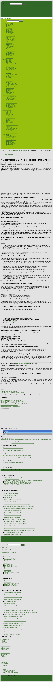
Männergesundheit (10, 46)
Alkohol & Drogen (10, 24)
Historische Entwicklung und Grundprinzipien (15, 477)
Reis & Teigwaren (10, 88)
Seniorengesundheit (10, 54)
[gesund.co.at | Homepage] (4, 1)
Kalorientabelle (7, 582)
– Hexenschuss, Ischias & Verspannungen (10, 406)
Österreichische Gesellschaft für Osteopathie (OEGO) (38, 362)
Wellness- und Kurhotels (11, 133)
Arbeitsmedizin (9, 29)
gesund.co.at (3, 150)
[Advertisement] (26, 181)
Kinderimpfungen (10, 142)
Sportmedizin (9, 55)
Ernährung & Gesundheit (11, 63)
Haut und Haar (4, 654)
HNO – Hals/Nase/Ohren (11, 40)
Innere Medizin (9, 43)
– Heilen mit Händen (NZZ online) (9, 391)
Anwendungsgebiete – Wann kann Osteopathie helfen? (18, 482)
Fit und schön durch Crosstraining (12, 517)
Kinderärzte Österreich (11, 140)
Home (4, 6)
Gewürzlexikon (9, 71)
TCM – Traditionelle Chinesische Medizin (13, 450)
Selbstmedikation (10, 53)
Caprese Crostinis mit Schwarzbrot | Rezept (14, 629)
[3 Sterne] (12, 163)
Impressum (5, 666)
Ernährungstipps (9, 66)
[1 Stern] (3, 163)
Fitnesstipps (8, 113)
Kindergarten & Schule (11, 143)
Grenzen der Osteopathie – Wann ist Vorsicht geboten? (18, 483)
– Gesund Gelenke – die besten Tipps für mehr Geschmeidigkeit (15, 403)
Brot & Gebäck (9, 62)
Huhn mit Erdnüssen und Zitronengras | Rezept (15, 621)
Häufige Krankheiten (10, 38)
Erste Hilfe (3, 647)
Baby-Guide (8, 135)
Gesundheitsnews (8, 564)
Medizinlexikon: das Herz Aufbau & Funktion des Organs (17, 504)
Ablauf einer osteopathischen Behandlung (15, 481)
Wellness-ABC (9, 131)
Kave (3, 436)
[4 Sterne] (17, 163)
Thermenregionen (10, 129)
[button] (5, 431)
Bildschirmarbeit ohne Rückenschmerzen (13, 465)
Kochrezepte (9, 78)
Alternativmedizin (10, 26)
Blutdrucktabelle (9, 30)
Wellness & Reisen (7, 14)
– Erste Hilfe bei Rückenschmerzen (9, 402)
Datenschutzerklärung (8, 671)
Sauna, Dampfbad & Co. (11, 128)
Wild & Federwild (10, 92)
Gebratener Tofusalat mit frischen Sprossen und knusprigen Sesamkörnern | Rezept (23, 612)
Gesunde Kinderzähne (11, 136)
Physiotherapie (28, 439)
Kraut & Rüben (9, 80)
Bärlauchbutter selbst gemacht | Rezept (13, 625)
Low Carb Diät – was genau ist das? (12, 512)
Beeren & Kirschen (10, 61)
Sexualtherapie (9, 107)
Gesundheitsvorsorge (11, 34)
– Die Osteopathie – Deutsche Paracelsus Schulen (12, 392)
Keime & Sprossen (10, 76)
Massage (8, 126)
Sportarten (8, 120)
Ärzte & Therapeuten (9, 558)
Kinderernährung (9, 141)
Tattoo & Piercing (10, 122)
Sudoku (6, 573)
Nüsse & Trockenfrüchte (11, 84)
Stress (49, 439)
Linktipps (7, 485)
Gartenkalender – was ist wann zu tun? (13, 499)
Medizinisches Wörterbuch (10, 585)
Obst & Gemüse (9, 85)
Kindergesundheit (10, 44)
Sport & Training (9, 121)
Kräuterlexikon (9, 81)
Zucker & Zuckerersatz (11, 93)
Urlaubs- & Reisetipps (11, 130)
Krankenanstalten (8, 567)
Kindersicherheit (9, 145)
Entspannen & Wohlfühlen (12, 125)
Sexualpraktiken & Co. (11, 106)
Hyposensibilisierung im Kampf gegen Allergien (15, 525)
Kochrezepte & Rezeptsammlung (12, 583)
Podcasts (5, 16)
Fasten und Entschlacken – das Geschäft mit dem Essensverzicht (19, 530)
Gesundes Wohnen (10, 36)
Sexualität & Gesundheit (11, 103)
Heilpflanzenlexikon (10, 39)
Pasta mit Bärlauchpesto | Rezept (12, 594)
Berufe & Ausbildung (5, 646)
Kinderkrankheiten (10, 144)
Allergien (8, 25)
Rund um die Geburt (10, 138)
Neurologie (8, 47)
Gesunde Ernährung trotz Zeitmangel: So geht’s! (15, 521)
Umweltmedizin (9, 58)
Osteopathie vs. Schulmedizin (12, 479)
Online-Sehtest (7, 570)
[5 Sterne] (22, 163)
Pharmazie (8, 48)
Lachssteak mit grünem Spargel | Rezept (13, 608)
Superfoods (8, 91)
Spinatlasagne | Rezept (9, 603)
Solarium (8, 119)
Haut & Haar (8, 115)
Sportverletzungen (44, 439)
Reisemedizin (9, 52)
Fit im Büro (8, 112)
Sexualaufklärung (10, 99)
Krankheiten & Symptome (10, 584)
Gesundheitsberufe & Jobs (10, 566)
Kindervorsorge (9, 147)
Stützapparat (9, 56)
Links (4, 673)
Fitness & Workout (10, 114)
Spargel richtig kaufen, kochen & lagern (13, 534)
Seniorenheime (7, 571)
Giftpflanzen (8, 73)
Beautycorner (9, 111)
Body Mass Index (10, 31)
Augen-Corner (9, 28)
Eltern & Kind (6, 15)
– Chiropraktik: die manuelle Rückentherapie (11, 400)
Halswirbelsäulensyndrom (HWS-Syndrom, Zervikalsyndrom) (18, 457)
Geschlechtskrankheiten (11, 96)
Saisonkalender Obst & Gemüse (11, 572)
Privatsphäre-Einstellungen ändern (11, 672)
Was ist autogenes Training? (10, 495)
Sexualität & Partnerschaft (9, 11)
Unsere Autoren (6, 667)
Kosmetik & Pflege (10, 116)
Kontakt (5, 665)
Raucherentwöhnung (10, 51)
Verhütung (8, 108)
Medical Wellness (10, 127)
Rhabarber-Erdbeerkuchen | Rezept (12, 634)
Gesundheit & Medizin (8, 7)
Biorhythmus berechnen (9, 559)
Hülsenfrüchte (9, 75)
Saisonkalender (9, 89)
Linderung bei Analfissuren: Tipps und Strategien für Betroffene (18, 508)
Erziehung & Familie (10, 137)
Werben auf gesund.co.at (9, 670)
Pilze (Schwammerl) (10, 86)
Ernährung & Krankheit (11, 65)
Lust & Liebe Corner (10, 98)
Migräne (15, 320)
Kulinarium (8, 82)
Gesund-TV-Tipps (8, 565)
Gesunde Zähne (9, 33)
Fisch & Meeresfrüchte (11, 68)
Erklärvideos (7, 563)
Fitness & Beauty (7, 13)
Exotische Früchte (10, 67)
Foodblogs (8, 70)
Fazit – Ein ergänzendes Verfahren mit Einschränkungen (18, 484)
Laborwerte (8, 45)
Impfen (7, 41)
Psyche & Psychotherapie (12, 49)
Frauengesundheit (10, 32)
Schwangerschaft (10, 148)
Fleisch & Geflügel (10, 69)
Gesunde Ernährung (7, 8)
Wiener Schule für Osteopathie (22, 363)
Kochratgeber (9, 77)
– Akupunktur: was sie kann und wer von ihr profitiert (12, 401)
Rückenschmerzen (35, 439)
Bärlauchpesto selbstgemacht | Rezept (13, 616)
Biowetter (6, 560)
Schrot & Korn (9, 90)
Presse (4, 669)
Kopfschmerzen (16, 439)
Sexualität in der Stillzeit (11, 105)
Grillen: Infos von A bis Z (11, 74)
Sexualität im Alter (10, 104)
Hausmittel (8, 37)
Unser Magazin (6, 10)
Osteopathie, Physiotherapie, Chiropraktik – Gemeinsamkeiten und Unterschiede (23, 480)
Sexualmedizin (9, 101)
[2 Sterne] (7, 163)
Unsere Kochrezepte (8, 9)
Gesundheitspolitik (5, 649)
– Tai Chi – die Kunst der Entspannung (9, 405)
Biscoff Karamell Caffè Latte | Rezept (12, 599)
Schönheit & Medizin (10, 118)
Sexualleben (9, 100)
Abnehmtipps (9, 60)
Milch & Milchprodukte (11, 83)
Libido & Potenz (9, 97)
